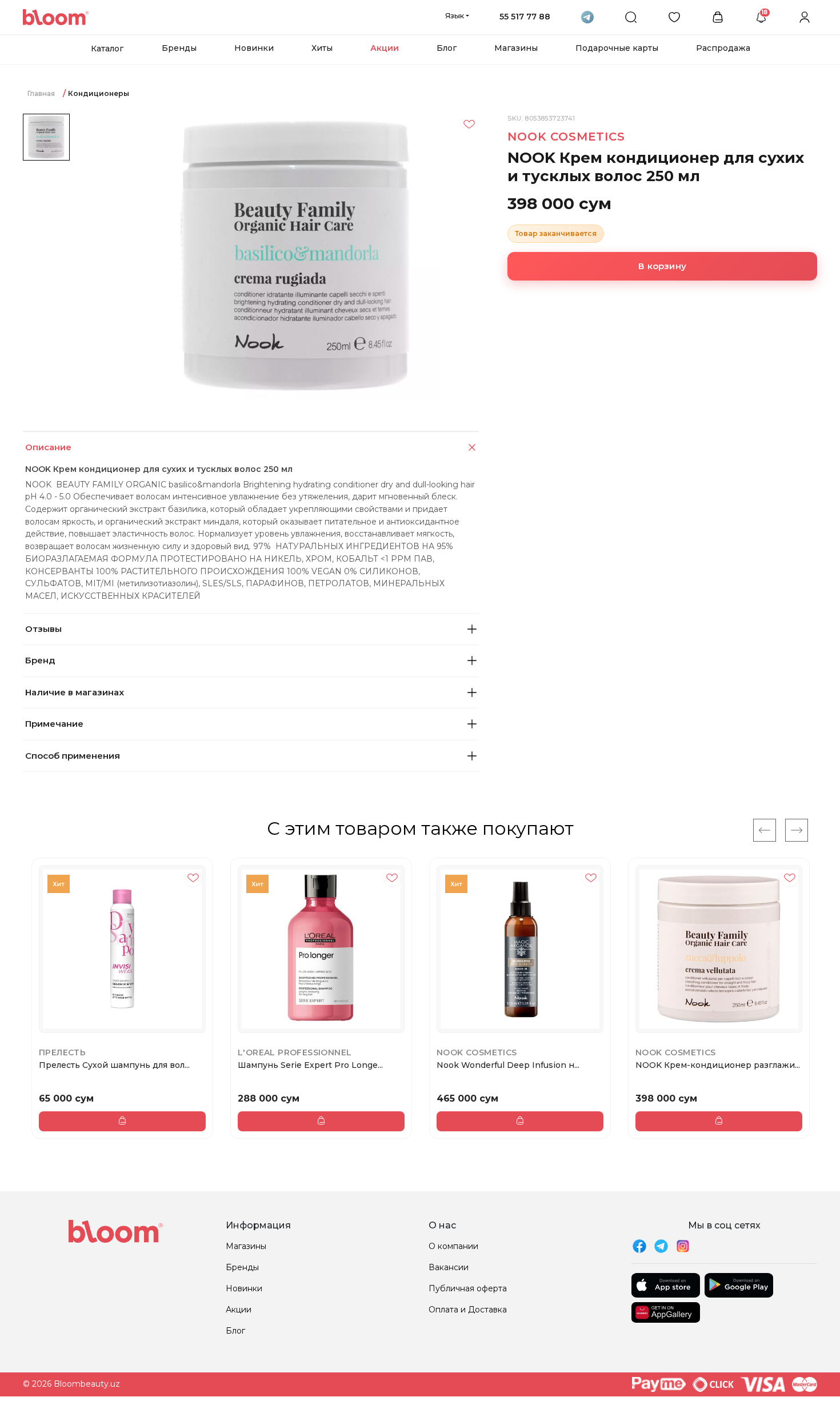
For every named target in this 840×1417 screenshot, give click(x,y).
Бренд (40, 660)
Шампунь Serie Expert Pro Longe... (310, 1065)
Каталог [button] (107, 48)
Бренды (179, 48)
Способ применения (72, 755)
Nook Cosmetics (566, 136)
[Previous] (764, 830)
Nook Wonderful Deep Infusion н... (508, 1065)
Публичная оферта (468, 1288)
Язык (454, 15)
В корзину (662, 266)
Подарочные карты (616, 48)
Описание (48, 447)
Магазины (516, 48)
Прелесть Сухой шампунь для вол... (114, 1065)
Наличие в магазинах (74, 692)
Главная (41, 93)
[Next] (796, 830)
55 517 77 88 (524, 16)
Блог (447, 48)
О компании (453, 1246)
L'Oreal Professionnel (294, 1052)
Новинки (254, 48)
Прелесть (62, 1052)
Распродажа (723, 48)
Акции (384, 48)
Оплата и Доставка (468, 1309)
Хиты (322, 48)
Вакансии (449, 1267)
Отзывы (43, 628)
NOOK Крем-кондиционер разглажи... (717, 1065)
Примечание (54, 723)
